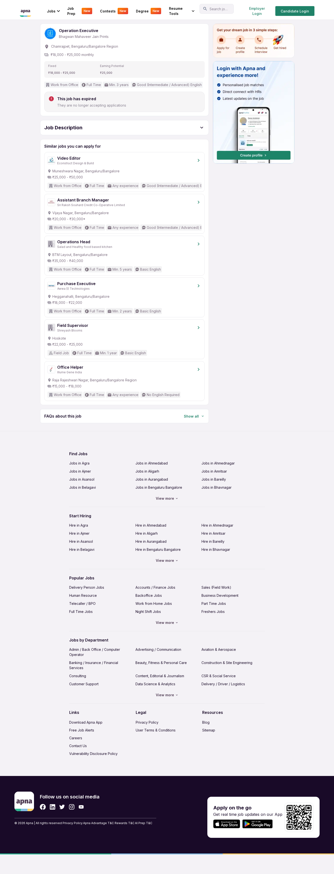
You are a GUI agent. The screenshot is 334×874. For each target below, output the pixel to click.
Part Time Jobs (213, 603)
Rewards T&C (124, 823)
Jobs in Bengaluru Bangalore (158, 487)
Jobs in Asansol (81, 479)
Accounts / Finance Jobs (155, 587)
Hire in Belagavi (81, 549)
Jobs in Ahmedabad (151, 463)
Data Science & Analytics (155, 684)
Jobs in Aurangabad (151, 479)
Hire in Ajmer (79, 533)
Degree (147, 11)
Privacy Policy (147, 722)
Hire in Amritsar (213, 533)
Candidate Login (295, 11)
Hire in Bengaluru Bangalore (158, 549)
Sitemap (208, 730)
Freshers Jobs (213, 611)
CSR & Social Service (218, 676)
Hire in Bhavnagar (215, 549)
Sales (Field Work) (216, 587)
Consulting (77, 676)
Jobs (51, 11)
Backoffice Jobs (148, 595)
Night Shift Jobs (148, 611)
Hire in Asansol (81, 541)
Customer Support (84, 684)
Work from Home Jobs (153, 603)
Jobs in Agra (79, 463)
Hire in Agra (78, 525)
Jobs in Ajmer (80, 471)
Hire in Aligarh (146, 533)
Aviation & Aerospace (218, 649)
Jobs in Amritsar (214, 471)
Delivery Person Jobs (86, 587)
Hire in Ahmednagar (217, 525)
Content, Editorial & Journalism (159, 676)
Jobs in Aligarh (147, 471)
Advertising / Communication (158, 649)
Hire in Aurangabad (151, 541)
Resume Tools (176, 11)
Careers (75, 738)
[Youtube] (81, 807)
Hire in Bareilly (212, 541)
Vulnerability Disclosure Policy (93, 754)
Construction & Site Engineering (226, 663)
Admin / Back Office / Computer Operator (94, 652)
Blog (206, 722)
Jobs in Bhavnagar (216, 487)
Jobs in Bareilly (213, 479)
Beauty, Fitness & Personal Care (161, 663)
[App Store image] (226, 824)
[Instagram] (72, 807)
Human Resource (83, 595)
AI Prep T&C (143, 823)
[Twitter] (62, 807)
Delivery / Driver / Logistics (223, 684)
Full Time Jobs (81, 611)
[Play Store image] (259, 824)
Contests (113, 11)
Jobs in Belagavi (82, 487)
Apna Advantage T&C (98, 823)
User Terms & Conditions (156, 730)
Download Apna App (85, 722)
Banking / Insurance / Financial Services (93, 665)
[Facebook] (43, 807)
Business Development (219, 595)
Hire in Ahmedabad (150, 525)
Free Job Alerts (81, 730)
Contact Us (78, 746)
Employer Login (257, 11)
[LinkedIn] (52, 807)
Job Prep (78, 11)
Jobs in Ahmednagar (218, 463)
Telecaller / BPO (82, 603)
